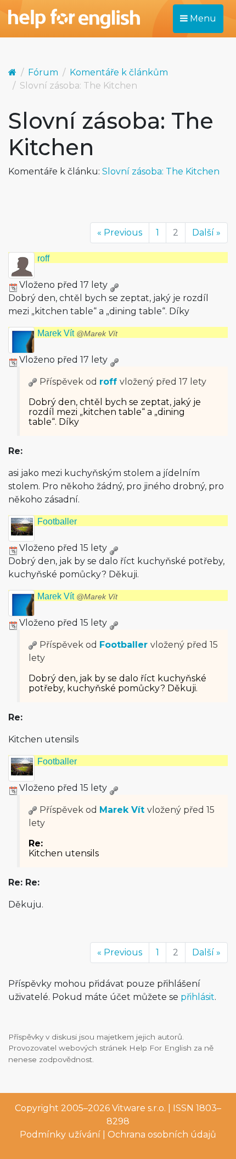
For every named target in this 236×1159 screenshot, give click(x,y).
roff (43, 258)
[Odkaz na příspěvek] (33, 381)
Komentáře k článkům (119, 72)
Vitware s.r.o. (139, 1108)
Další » (206, 232)
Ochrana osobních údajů (162, 1134)
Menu (202, 18)
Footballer (57, 521)
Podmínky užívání (60, 1134)
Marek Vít (77, 333)
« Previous (119, 232)
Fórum (43, 72)
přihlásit (198, 997)
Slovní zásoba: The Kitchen (161, 171)
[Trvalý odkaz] (114, 285)
